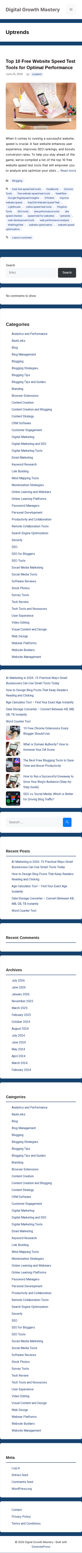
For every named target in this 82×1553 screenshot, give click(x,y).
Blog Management (24, 354)
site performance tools (46, 211)
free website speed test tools (34, 193)
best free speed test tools (26, 189)
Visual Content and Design (29, 629)
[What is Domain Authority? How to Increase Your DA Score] (13, 749)
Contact (17, 1510)
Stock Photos (21, 588)
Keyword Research (24, 464)
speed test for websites (41, 215)
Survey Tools (20, 595)
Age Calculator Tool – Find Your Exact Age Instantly (40, 702)
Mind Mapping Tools (25, 478)
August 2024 (20, 1028)
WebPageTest (15, 224)
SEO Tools (19, 560)
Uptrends (65, 215)
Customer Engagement (27, 430)
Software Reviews (24, 581)
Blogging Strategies (25, 368)
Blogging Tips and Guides (29, 382)
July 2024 (18, 1035)
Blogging (17, 180)
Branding (17, 389)
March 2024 (19, 1063)
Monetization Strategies (28, 485)
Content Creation (23, 402)
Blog (15, 347)
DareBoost (52, 189)
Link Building (20, 471)
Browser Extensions (25, 396)
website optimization (40, 224)
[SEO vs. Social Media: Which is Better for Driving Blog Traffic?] (13, 798)
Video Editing (20, 622)
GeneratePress (41, 1546)
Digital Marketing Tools (27, 450)
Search (10, 265)
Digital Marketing (23, 437)
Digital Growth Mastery (33, 9)
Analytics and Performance (29, 334)
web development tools (21, 220)
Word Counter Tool (18, 721)
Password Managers (25, 505)
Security (17, 540)
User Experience (23, 615)
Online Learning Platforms (29, 499)
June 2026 (19, 987)
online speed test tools (38, 206)
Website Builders (23, 650)
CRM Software (21, 423)
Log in (16, 1468)
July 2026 (18, 980)
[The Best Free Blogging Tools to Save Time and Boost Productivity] (13, 765)
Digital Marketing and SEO (29, 444)
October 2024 (21, 1022)
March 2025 (19, 1008)
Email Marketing (22, 457)
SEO (14, 547)
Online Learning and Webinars (31, 492)
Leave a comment (22, 237)
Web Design (20, 636)
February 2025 (21, 1015)
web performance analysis (54, 220)
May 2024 (18, 1049)
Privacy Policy (21, 1516)
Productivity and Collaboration (31, 519)
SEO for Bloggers (23, 554)
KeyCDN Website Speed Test (43, 202)
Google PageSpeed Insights (23, 197)
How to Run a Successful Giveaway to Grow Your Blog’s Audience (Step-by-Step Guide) (48, 782)
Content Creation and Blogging (32, 409)
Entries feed (20, 1475)
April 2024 (18, 1056)
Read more (68, 170)
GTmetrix (49, 197)
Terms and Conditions (26, 1523)
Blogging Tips (21, 375)
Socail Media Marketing (27, 567)
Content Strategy (23, 416)
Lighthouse (14, 206)
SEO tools (23, 211)
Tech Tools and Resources (29, 609)
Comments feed (22, 1482)
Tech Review (20, 602)
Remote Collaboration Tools (30, 526)
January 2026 (21, 994)
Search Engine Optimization (30, 533)
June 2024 (19, 1042)
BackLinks (18, 341)
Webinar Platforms (24, 643)
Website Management (26, 657)
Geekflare (61, 193)
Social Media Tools (24, 574)
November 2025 (22, 1001)
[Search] (67, 822)
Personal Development (27, 512)
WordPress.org (22, 1489)
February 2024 (21, 1070)
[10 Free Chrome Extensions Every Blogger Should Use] (13, 733)
